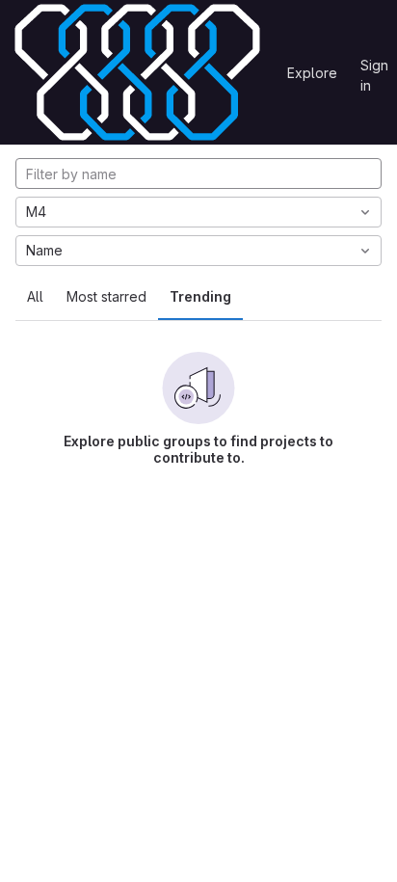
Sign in (374, 68)
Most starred (106, 296)
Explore (312, 73)
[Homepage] (137, 72)
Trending (200, 296)
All (35, 296)
